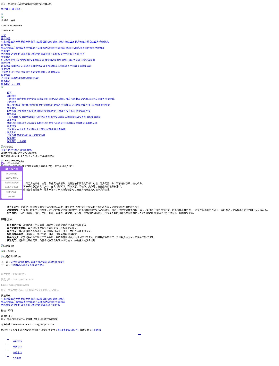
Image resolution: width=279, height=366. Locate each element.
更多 (82, 54)
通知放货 (45, 54)
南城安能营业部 (31, 78)
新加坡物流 (36, 66)
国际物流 (5, 38)
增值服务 (5, 51)
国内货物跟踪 (23, 60)
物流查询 (5, 57)
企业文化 (15, 72)
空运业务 (94, 41)
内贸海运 (50, 47)
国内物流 (5, 44)
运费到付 (15, 54)
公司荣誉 (35, 72)
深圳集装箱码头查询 (69, 60)
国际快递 (47, 41)
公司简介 (5, 72)
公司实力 (25, 72)
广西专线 (18, 47)
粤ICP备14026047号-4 (68, 330)
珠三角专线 (7, 47)
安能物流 (104, 41)
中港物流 (5, 41)
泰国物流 (15, 66)
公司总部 (5, 78)
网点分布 (5, 75)
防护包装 (75, 54)
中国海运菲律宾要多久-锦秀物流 (27, 265)
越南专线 (25, 41)
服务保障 (55, 72)
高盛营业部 (17, 78)
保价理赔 (35, 54)
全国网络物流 (73, 47)
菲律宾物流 (63, 66)
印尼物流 (25, 66)
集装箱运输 (36, 41)
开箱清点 (55, 54)
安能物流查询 (37, 60)
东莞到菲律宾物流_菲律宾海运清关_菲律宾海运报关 (38, 262)
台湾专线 (15, 41)
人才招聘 (15, 84)
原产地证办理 (82, 41)
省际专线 (28, 47)
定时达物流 (39, 47)
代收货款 (5, 54)
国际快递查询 (88, 60)
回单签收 (25, 54)
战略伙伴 (45, 72)
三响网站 (96, 330)
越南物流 (5, 66)
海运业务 (69, 41)
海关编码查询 (52, 60)
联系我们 (16, 9)
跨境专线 (5, 63)
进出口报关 (59, 41)
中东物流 (74, 66)
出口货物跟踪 (8, 60)
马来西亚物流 (50, 66)
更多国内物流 (87, 47)
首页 (3, 35)
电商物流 (99, 47)
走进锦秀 (5, 69)
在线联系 (5, 9)
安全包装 (65, 54)
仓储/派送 (60, 47)
